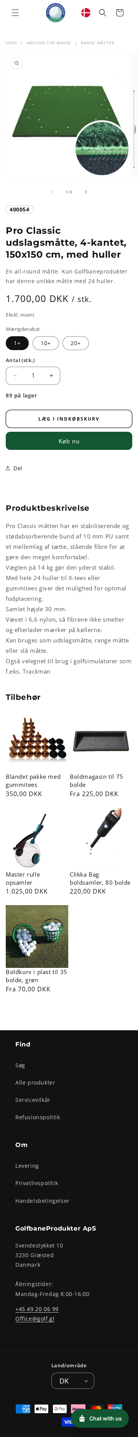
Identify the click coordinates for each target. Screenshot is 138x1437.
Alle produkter (35, 1082)
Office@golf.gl (34, 1318)
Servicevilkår (33, 1099)
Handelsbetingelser (42, 1200)
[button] (15, 12)
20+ (76, 343)
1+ (17, 343)
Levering (27, 1165)
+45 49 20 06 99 (37, 1309)
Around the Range (49, 42)
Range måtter (97, 42)
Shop (11, 42)
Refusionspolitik (37, 1117)
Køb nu (69, 441)
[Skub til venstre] (52, 191)
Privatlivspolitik (36, 1183)
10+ (46, 343)
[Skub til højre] (85, 191)
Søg (20, 1065)
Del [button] (18, 468)
